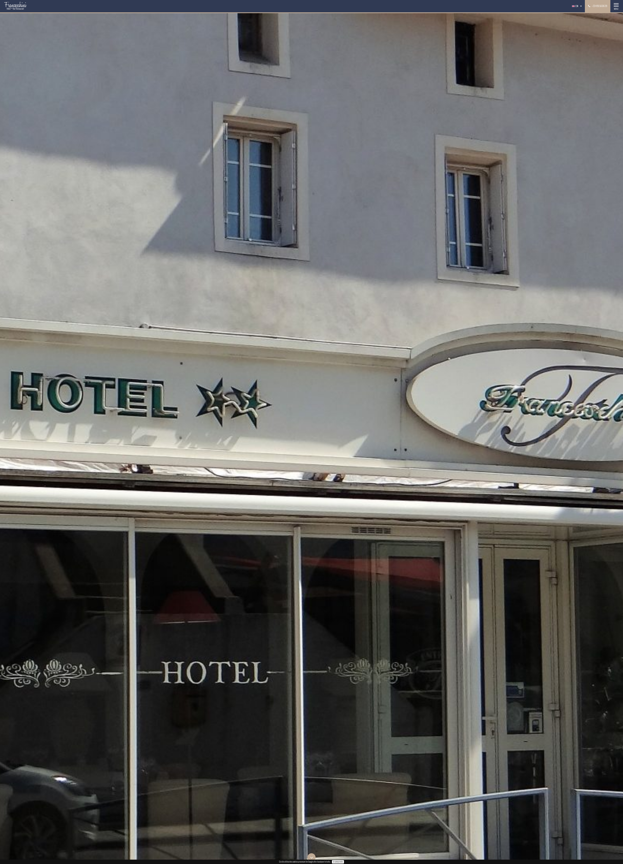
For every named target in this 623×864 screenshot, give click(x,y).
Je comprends (338, 861)
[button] (577, 6)
